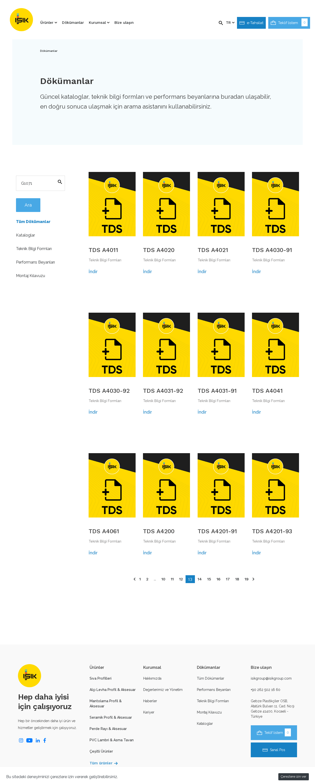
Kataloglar (25, 235)
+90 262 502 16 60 (265, 690)
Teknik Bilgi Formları (34, 248)
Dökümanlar (73, 22)
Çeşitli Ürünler (101, 751)
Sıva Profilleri (100, 678)
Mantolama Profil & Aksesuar (106, 703)
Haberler (150, 701)
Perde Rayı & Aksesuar (108, 729)
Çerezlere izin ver (293, 776)
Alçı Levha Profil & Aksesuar (113, 690)
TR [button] (229, 22)
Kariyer (148, 712)
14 (200, 579)
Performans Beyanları (35, 262)
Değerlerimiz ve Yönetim (163, 690)
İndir (93, 271)
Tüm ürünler (101, 763)
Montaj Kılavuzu (30, 275)
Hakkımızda (152, 678)
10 (163, 579)
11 (172, 579)
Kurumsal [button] (98, 22)
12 (181, 579)
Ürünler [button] (47, 22)
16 (218, 579)
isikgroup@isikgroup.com (271, 678)
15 (209, 579)
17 (228, 579)
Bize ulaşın (124, 22)
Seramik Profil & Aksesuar (111, 717)
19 (247, 579)
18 (237, 579)
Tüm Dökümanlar (33, 221)
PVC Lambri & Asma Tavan (112, 740)
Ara (28, 205)
